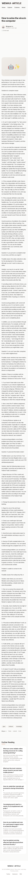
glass (4, 726)
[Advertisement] (14, 45)
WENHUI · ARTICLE (11, 3)
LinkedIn (15, 731)
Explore (10, 7)
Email (20, 731)
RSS (21, 874)
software (11, 726)
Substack (15, 874)
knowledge (19, 726)
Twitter (9, 731)
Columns (17, 7)
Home (3, 7)
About (23, 7)
